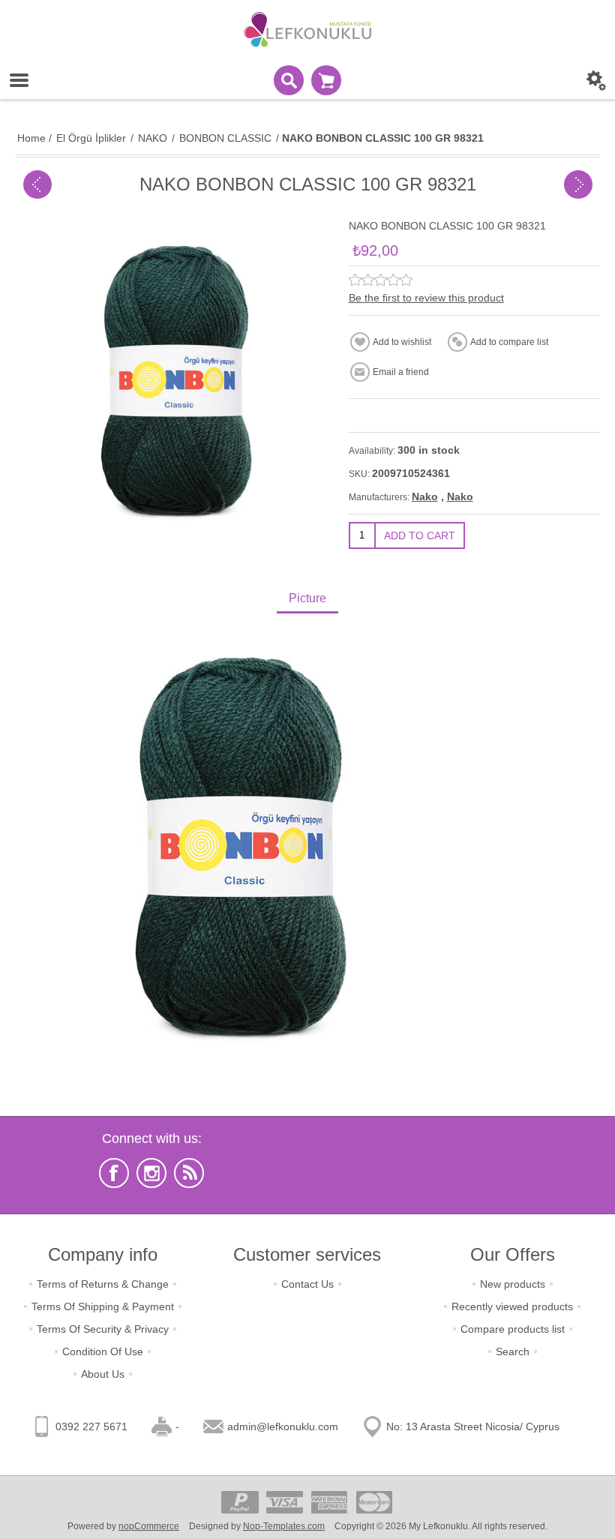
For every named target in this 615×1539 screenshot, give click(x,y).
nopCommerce (148, 1526)
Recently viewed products (512, 1306)
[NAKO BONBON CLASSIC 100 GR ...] (37, 184)
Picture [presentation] (307, 598)
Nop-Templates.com (284, 1526)
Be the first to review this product (426, 298)
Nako (425, 496)
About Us (102, 1374)
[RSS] (189, 1173)
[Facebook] (114, 1173)
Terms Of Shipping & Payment (103, 1306)
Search (513, 1352)
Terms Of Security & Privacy (103, 1329)
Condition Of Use (102, 1352)
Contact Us (307, 1284)
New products (512, 1284)
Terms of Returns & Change (103, 1284)
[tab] (307, 600)
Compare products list (512, 1329)
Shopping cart (326, 80)
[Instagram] (151, 1173)
